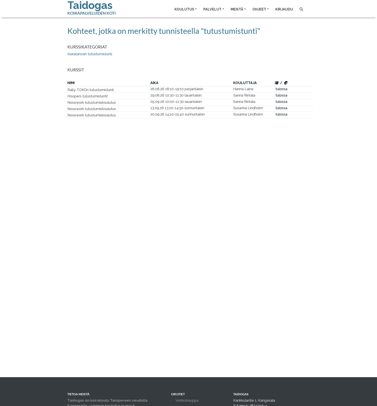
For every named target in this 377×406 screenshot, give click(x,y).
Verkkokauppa (187, 400)
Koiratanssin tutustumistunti (89, 54)
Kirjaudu (284, 9)
